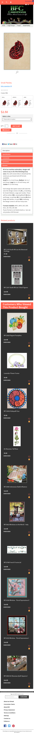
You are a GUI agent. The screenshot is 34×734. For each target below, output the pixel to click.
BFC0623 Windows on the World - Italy (16, 525)
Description (6, 151)
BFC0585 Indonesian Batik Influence (15, 487)
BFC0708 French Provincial (12, 562)
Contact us (7, 718)
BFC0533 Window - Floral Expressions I (16, 638)
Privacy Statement (9, 710)
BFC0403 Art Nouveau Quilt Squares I (16, 676)
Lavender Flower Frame (11, 373)
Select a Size (6, 116)
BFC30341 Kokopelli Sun (11, 411)
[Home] (17, 10)
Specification (6, 154)
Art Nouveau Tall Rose (11, 449)
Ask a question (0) (6, 86)
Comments (5, 158)
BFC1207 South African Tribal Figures (16, 288)
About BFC (7, 707)
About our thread (9, 701)
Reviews (5, 165)
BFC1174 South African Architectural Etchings (15, 250)
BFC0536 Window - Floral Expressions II (16, 600)
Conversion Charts (9, 704)
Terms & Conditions (9, 713)
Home (3, 25)
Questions (5, 162)
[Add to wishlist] (29, 257)
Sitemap (6, 716)
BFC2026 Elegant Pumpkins (13, 335)
